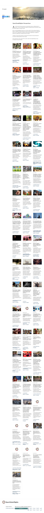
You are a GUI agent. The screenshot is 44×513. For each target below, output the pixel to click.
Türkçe (13, 469)
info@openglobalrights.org (10, 508)
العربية (40, 162)
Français (27, 106)
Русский (37, 113)
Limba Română (35, 163)
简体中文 (34, 162)
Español (14, 62)
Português (16, 62)
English (31, 508)
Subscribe (20, 508)
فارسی (40, 162)
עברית (17, 469)
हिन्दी (40, 112)
